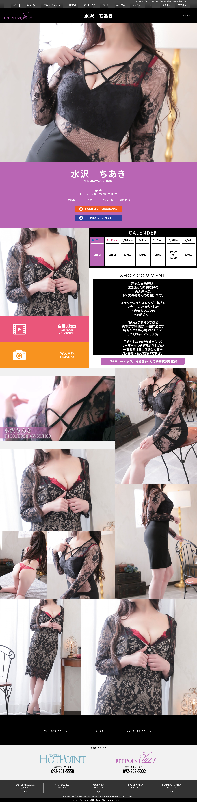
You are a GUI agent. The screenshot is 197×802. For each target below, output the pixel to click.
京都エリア (62, 786)
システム (136, 5)
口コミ (106, 5)
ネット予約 (120, 5)
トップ (13, 5)
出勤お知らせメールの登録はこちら (100, 209)
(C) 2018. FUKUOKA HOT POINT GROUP (118, 796)
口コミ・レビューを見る (100, 218)
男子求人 (182, 5)
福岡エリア (135, 786)
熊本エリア (171, 786)
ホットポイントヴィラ (80, 800)
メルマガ (151, 5)
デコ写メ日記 (89, 5)
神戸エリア (98, 786)
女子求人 (167, 5)
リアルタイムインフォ (52, 5)
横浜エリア (25, 786)
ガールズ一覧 (29, 5)
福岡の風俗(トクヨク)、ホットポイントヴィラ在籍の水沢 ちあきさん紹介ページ (161, 1)
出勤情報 (72, 5)
